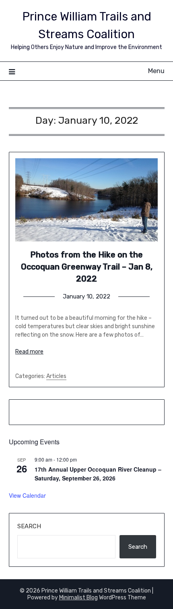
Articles (56, 376)
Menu (156, 71)
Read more (29, 351)
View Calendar (27, 495)
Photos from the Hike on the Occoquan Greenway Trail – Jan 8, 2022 (86, 267)
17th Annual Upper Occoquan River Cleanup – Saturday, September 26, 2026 (98, 473)
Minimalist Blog (78, 597)
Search (29, 526)
